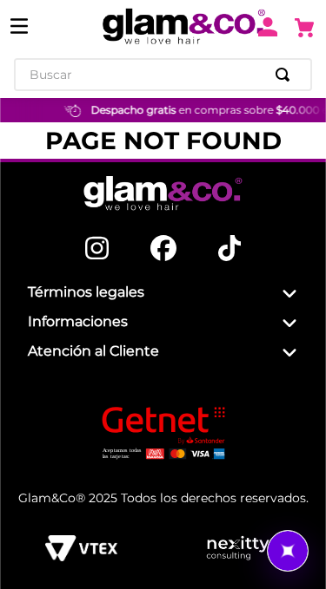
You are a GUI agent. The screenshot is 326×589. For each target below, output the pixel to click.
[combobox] (163, 74)
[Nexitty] (237, 548)
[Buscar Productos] (286, 74)
